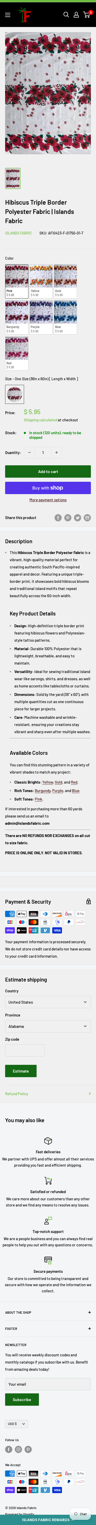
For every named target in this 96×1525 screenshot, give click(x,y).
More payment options (48, 499)
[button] (48, 1520)
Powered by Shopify (19, 1514)
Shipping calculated (40, 419)
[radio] (16, 281)
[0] (86, 15)
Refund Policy (16, 1093)
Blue (75, 790)
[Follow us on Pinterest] (28, 1449)
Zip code (12, 1039)
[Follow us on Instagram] (18, 1449)
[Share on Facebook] (58, 517)
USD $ (12, 1424)
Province (12, 1015)
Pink (38, 799)
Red (74, 782)
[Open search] (66, 14)
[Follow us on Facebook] (8, 1449)
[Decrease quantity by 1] (29, 452)
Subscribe (22, 1399)
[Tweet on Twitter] (77, 517)
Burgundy (42, 790)
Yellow (47, 782)
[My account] (76, 14)
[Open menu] (7, 15)
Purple (57, 790)
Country (11, 990)
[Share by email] (87, 517)
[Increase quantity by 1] (56, 452)
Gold (58, 782)
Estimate (21, 1070)
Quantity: (13, 452)
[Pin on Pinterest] (67, 517)
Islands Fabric (18, 233)
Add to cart (48, 471)
